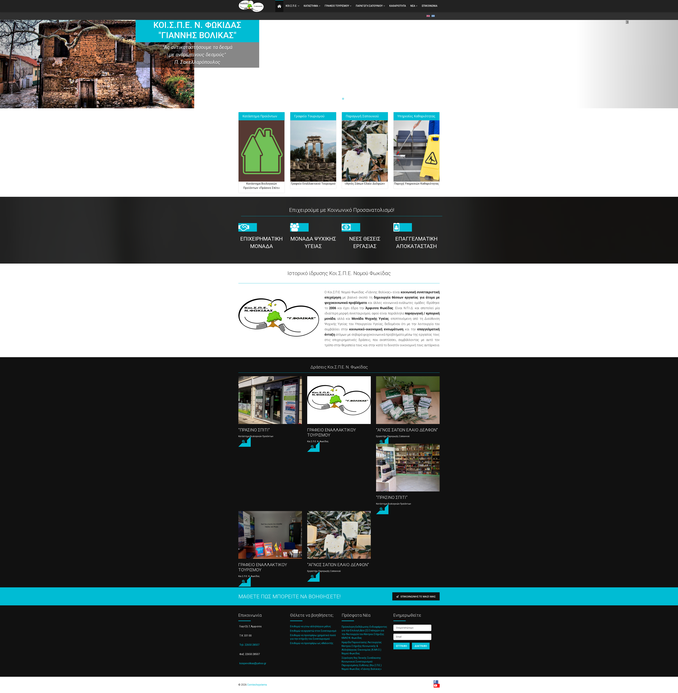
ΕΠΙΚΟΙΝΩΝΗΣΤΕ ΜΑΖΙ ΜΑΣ (418, 596)
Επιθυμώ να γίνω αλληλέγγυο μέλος (310, 626)
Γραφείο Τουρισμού (309, 116)
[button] (51, 64)
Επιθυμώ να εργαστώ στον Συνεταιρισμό (313, 630)
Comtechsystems (257, 684)
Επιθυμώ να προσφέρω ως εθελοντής (311, 643)
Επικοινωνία (429, 5)
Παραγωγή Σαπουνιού (362, 116)
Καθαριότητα (397, 5)
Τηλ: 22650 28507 (249, 644)
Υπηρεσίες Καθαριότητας (416, 116)
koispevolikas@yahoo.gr (252, 663)
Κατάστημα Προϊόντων (259, 116)
